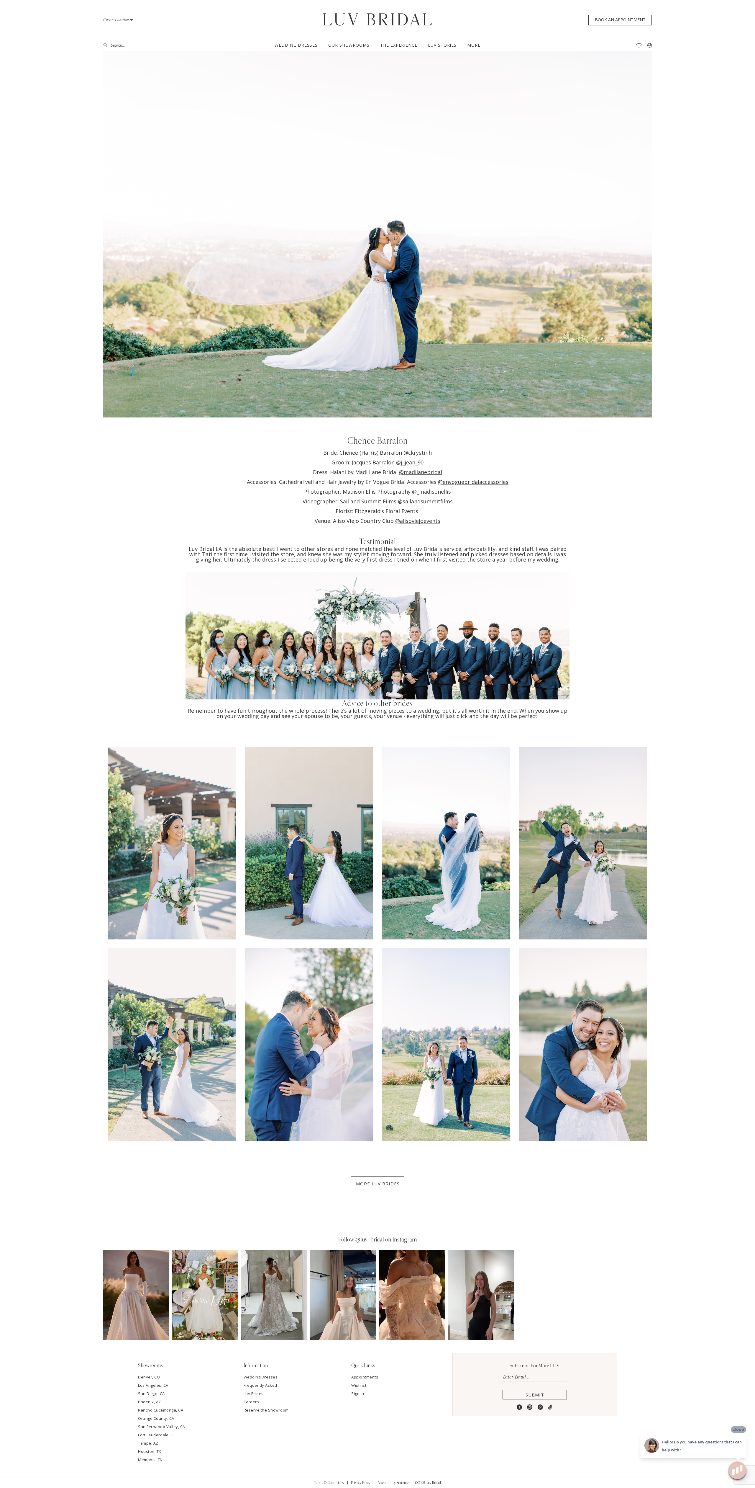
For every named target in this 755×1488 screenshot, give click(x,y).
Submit (535, 1395)
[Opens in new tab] (136, 1294)
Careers (251, 1401)
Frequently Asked (260, 1385)
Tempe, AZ (148, 1443)
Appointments (364, 1377)
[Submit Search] (107, 45)
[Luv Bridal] (378, 19)
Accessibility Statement (395, 1482)
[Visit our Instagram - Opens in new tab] (530, 1407)
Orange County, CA (156, 1418)
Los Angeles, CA (153, 1385)
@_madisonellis (431, 491)
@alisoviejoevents (417, 520)
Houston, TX (149, 1451)
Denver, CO (149, 1377)
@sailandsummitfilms (425, 501)
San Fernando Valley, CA (161, 1426)
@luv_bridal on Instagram (386, 1240)
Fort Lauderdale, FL (156, 1435)
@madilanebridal (420, 472)
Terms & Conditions (329, 1482)
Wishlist (358, 1385)
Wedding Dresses (261, 1377)
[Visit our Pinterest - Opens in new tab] (540, 1407)
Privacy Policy (360, 1482)
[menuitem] (125, 45)
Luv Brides (254, 1393)
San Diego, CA (151, 1393)
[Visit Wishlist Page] (638, 45)
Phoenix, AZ (149, 1401)
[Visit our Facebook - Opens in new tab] (519, 1407)
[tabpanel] (136, 1294)
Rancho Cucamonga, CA (160, 1410)
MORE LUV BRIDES (378, 1184)
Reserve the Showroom (266, 1410)
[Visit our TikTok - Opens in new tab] (550, 1407)
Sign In (357, 1393)
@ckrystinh (417, 452)
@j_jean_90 (410, 462)
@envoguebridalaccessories (473, 481)
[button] (118, 20)
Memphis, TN (150, 1459)
